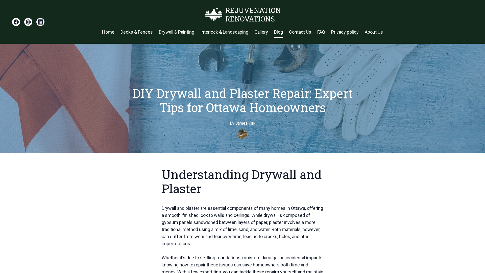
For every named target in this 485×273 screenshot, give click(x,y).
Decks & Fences (136, 32)
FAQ (321, 32)
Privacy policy (345, 32)
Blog (278, 32)
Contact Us (300, 32)
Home (108, 32)
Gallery (261, 32)
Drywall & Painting (176, 32)
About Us (374, 32)
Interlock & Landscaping (224, 32)
